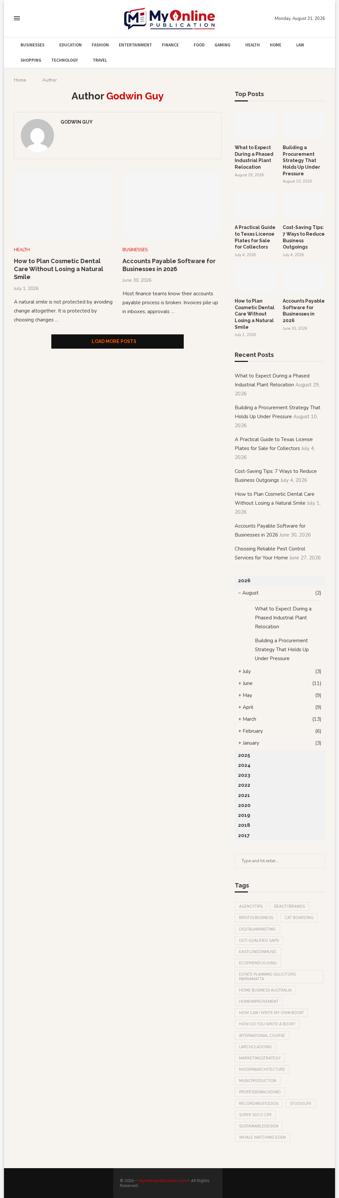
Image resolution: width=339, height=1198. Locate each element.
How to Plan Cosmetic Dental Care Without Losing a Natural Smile (58, 269)
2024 (244, 765)
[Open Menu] (17, 18)
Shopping (31, 60)
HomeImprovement (258, 1001)
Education (70, 45)
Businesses (32, 45)
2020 (244, 805)
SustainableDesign (258, 1126)
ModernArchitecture (262, 1069)
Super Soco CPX (255, 1114)
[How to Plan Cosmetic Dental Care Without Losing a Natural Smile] (63, 205)
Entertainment (135, 45)
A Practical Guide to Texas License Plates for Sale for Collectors (255, 237)
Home (275, 45)
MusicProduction (257, 1080)
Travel (100, 60)
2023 (244, 775)
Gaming (222, 45)
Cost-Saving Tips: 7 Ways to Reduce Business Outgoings (304, 237)
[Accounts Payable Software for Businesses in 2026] (171, 205)
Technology (64, 60)
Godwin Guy (77, 122)
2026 (244, 581)
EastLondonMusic (258, 951)
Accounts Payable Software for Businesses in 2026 (304, 310)
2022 (244, 785)
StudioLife (301, 1103)
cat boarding (299, 917)
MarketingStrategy (260, 1058)
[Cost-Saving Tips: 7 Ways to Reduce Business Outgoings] (304, 205)
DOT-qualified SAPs (259, 940)
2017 (244, 835)
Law (300, 45)
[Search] (29, 19)
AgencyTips (251, 906)
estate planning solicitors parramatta (267, 976)
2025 (244, 755)
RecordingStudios (258, 1103)
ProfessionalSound (260, 1092)
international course (262, 1035)
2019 (244, 815)
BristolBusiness (256, 917)
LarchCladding (255, 1047)
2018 (244, 825)
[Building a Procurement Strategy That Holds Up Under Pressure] (304, 125)
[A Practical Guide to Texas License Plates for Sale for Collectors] (256, 205)
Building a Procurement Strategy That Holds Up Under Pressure (301, 160)
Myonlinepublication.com (163, 1180)
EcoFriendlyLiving (258, 963)
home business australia (265, 990)
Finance (170, 45)
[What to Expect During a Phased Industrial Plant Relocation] (256, 125)
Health (252, 45)
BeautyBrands (289, 906)
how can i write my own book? (271, 1012)
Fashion (100, 45)
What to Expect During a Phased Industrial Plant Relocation (254, 157)
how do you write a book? (267, 1024)
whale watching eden (262, 1137)
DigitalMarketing (257, 929)
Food (199, 45)
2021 (244, 795)
